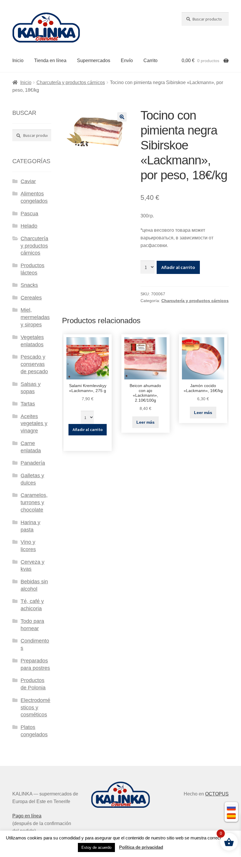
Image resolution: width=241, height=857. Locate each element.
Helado (29, 226)
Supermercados (93, 60)
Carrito (150, 60)
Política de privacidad (141, 847)
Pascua (29, 214)
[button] (122, 117)
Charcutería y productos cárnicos (70, 82)
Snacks (29, 285)
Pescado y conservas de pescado (34, 364)
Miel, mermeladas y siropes (35, 317)
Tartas (28, 404)
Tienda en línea (50, 60)
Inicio (18, 60)
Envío (127, 60)
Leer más (145, 422)
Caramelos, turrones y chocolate (34, 502)
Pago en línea (26, 815)
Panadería (33, 463)
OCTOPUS (217, 793)
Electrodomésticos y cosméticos (35, 707)
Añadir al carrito (178, 267)
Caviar (28, 181)
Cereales (31, 298)
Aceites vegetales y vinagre (34, 423)
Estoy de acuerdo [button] (96, 847)
